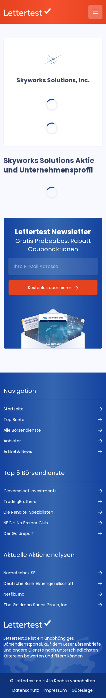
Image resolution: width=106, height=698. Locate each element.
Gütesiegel (83, 690)
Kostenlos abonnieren (51, 288)
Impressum (55, 690)
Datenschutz (25, 690)
